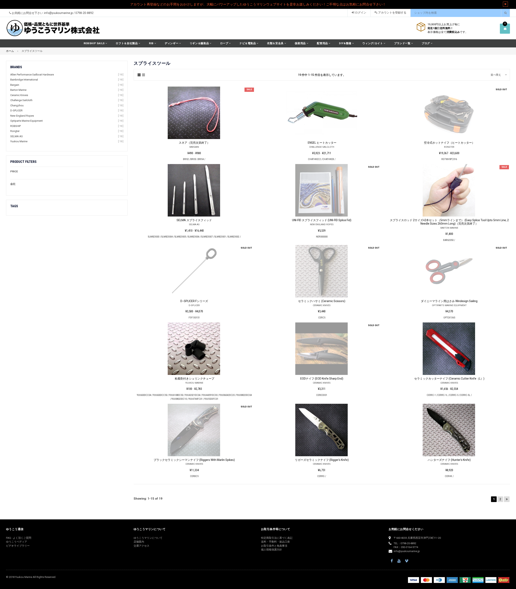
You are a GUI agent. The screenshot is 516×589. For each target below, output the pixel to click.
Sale (249, 89)
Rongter (15, 131)
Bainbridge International (24, 79)
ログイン (360, 12)
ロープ (224, 43)
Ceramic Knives (19, 95)
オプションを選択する (194, 111)
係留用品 (300, 43)
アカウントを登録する (392, 12)
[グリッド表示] (139, 74)
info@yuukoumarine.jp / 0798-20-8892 (69, 13)
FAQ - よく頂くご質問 (18, 537)
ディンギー (172, 43)
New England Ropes (22, 115)
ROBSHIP (15, 126)
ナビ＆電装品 (248, 43)
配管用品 (323, 43)
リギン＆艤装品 (200, 43)
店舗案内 (139, 541)
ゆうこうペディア (16, 541)
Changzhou (17, 105)
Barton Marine (18, 89)
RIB (151, 43)
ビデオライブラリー (18, 545)
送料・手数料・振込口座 (275, 541)
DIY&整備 (345, 43)
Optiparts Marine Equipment (26, 120)
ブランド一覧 (402, 43)
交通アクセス (141, 545)
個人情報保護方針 (271, 549)
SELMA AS (16, 136)
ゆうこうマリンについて (148, 537)
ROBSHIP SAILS (94, 43)
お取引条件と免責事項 (274, 545)
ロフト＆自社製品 (127, 43)
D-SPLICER (16, 110)
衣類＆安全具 (275, 43)
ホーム (10, 50)
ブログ (426, 43)
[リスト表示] (143, 74)
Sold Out (501, 89)
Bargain (14, 84)
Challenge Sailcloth (21, 100)
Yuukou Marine (18, 141)
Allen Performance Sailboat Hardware (32, 74)
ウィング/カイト (373, 43)
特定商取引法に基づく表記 (276, 537)
